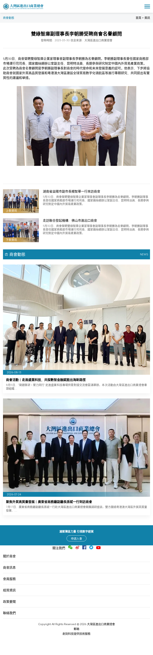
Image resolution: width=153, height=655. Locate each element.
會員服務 (9, 578)
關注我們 (58, 548)
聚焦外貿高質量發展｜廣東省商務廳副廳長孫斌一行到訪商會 (49, 502)
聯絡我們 (9, 613)
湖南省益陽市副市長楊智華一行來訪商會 (71, 191)
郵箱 (76, 628)
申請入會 (76, 538)
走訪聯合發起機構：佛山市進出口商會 (70, 220)
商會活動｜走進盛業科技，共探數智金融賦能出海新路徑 (46, 380)
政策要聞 (9, 601)
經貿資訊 (9, 590)
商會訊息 (9, 567)
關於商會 (9, 556)
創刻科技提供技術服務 (76, 633)
